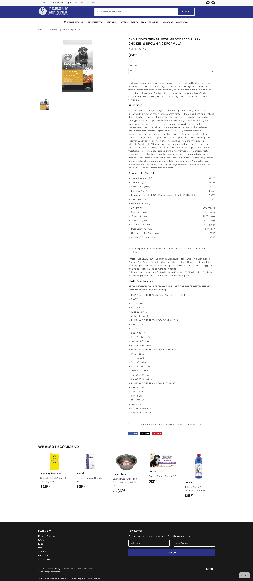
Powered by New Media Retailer (85, 579)
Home (41, 30)
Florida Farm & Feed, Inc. (56, 579)
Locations (168, 22)
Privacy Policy (53, 569)
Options (132, 65)
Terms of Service (85, 569)
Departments (95, 22)
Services (111, 22)
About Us (153, 22)
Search (188, 12)
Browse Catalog (74, 22)
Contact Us (182, 22)
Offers (124, 22)
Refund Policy (69, 569)
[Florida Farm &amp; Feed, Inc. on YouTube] (211, 569)
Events (134, 22)
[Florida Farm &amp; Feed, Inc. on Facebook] (207, 569)
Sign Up (172, 553)
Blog (143, 22)
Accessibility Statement (49, 572)
